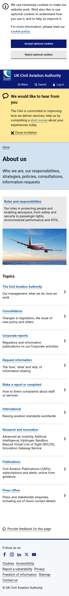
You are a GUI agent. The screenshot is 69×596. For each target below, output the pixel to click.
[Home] (7, 75)
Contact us (10, 580)
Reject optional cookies (39, 54)
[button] (24, 132)
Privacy (39, 569)
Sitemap (44, 574)
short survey (39, 120)
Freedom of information (20, 574)
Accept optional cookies (38, 43)
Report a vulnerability (17, 569)
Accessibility (25, 563)
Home (6, 147)
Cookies (8, 563)
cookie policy (20, 31)
